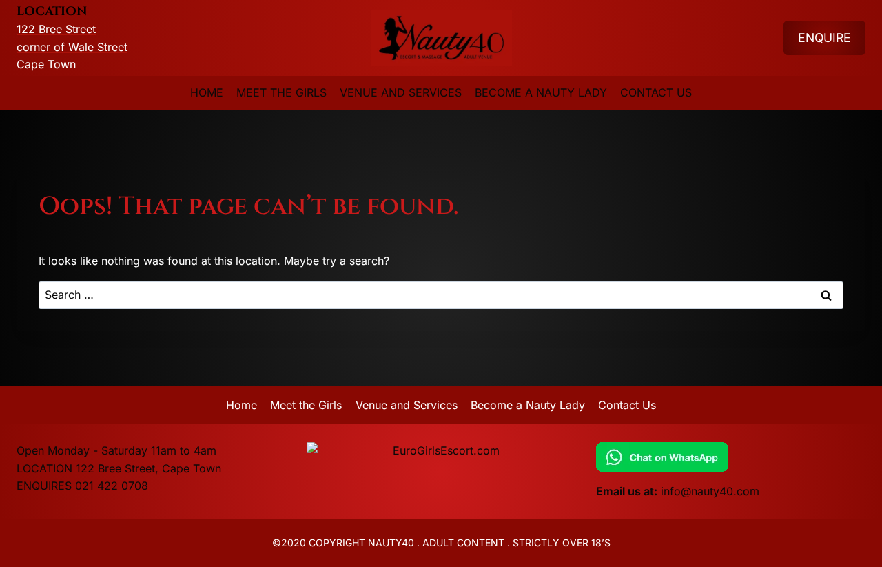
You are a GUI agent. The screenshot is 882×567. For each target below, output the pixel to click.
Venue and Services (401, 92)
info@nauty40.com (710, 491)
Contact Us (656, 92)
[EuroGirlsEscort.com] (441, 451)
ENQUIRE (824, 37)
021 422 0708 (111, 486)
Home (206, 92)
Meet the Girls (281, 92)
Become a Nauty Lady (541, 92)
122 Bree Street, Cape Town (148, 468)
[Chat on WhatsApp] (730, 457)
